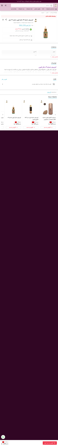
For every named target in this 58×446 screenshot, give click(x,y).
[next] (2, 114)
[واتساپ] (3, 437)
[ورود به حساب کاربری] (6, 5)
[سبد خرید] (2, 5)
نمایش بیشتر (55, 57)
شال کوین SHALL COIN (25, 25)
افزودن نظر (4, 79)
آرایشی (47, 12)
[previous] (55, 114)
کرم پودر (42, 12)
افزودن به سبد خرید (48, 443)
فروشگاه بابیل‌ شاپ (53, 12)
